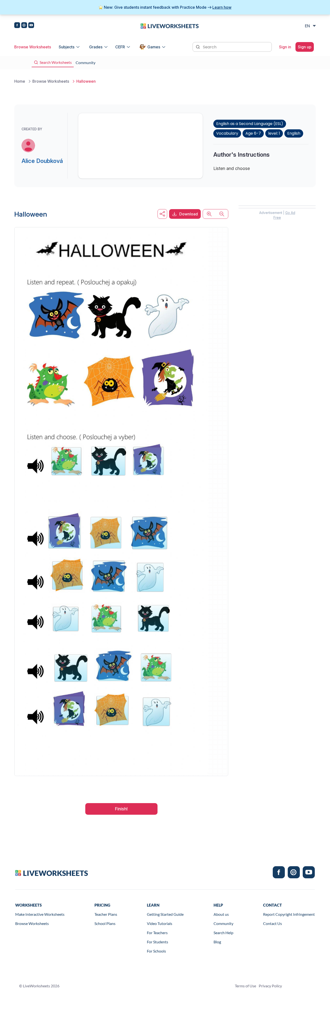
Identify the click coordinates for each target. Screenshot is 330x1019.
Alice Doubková (42, 160)
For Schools (156, 951)
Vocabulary (227, 133)
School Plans (104, 923)
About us (221, 914)
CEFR (120, 46)
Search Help (223, 932)
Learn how (221, 7)
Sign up (304, 46)
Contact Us (272, 923)
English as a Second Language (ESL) (249, 123)
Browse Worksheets (32, 46)
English (293, 133)
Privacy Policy (270, 985)
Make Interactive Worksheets (40, 914)
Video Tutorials (159, 923)
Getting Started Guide (165, 914)
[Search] (198, 46)
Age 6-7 (253, 133)
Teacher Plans (105, 914)
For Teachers (157, 932)
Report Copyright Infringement (289, 914)
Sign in (285, 46)
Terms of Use (245, 985)
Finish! (121, 808)
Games (153, 46)
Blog (217, 941)
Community (223, 923)
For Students (157, 941)
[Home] (170, 25)
